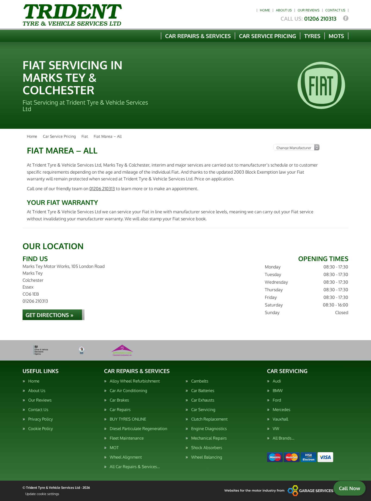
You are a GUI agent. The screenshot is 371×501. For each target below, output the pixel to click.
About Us (284, 10)
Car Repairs (120, 410)
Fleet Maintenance (127, 438)
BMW (278, 391)
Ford (277, 400)
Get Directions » (49, 314)
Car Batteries (202, 391)
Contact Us (335, 10)
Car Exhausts (202, 400)
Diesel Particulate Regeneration (138, 429)
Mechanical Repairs (209, 438)
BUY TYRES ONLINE (128, 419)
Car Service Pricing (267, 35)
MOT (114, 448)
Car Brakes (119, 400)
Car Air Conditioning (128, 391)
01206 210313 (309, 18)
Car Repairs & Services (198, 35)
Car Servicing (203, 410)
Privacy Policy (40, 419)
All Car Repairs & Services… (135, 467)
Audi (277, 381)
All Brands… (283, 438)
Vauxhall (280, 419)
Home (265, 10)
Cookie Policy (40, 429)
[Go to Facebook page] (345, 18)
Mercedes (281, 410)
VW (276, 429)
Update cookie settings (42, 494)
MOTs (336, 35)
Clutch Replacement (209, 419)
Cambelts (199, 381)
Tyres (312, 35)
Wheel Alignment (126, 457)
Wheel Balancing (206, 457)
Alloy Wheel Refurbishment (135, 381)
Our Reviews (308, 10)
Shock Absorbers (206, 448)
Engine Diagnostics (209, 429)
